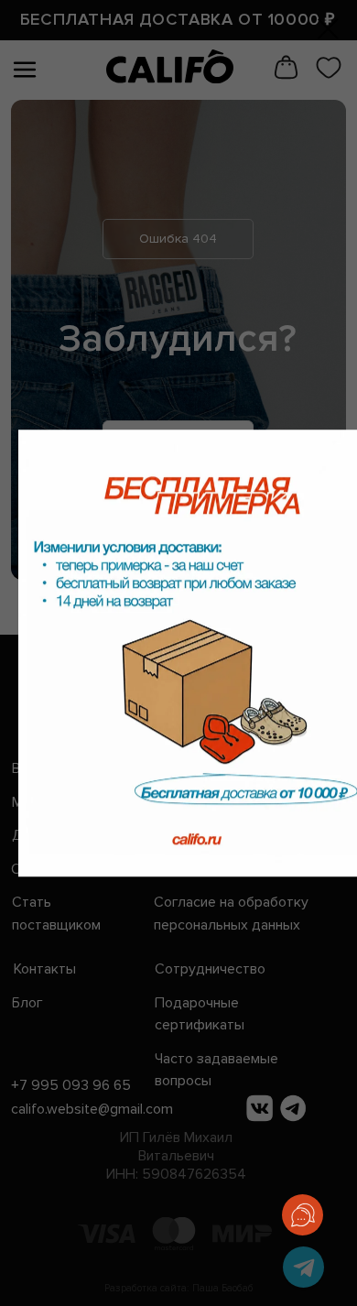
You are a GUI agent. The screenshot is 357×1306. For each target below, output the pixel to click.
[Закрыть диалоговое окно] (328, 29)
